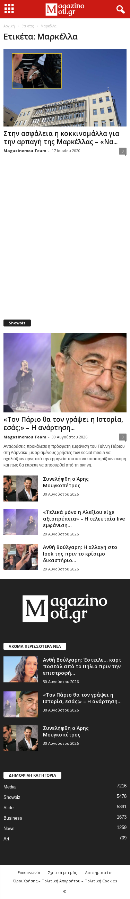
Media (9, 786)
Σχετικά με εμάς (62, 872)
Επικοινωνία (29, 872)
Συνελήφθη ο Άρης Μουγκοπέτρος (66, 482)
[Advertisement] (65, 241)
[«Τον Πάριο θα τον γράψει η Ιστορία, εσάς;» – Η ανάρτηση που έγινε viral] (65, 373)
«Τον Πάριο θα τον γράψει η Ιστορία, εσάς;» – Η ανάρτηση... (63, 423)
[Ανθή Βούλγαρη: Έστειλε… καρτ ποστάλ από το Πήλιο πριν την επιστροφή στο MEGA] (20, 669)
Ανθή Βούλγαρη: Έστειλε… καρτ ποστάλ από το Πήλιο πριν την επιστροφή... (82, 666)
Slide (8, 807)
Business (12, 818)
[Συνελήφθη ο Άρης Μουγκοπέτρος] (20, 488)
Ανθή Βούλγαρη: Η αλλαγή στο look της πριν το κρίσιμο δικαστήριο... (80, 554)
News (9, 828)
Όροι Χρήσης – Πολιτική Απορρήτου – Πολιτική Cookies (65, 880)
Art (6, 838)
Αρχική (9, 26)
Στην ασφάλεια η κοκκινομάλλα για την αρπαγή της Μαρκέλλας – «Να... (61, 137)
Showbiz (11, 797)
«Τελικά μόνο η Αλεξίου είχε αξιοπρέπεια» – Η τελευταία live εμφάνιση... (84, 519)
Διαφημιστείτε (98, 872)
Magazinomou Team (24, 150)
